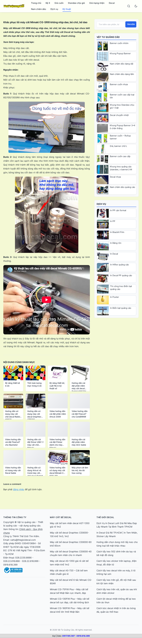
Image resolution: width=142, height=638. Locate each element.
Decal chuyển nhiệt (119, 115)
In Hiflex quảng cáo (119, 264)
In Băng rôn (115, 243)
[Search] (128, 6)
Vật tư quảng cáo (26, 522)
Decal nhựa (115, 177)
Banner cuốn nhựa (119, 84)
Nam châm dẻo (38, 9)
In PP (112, 221)
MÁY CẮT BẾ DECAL (60, 517)
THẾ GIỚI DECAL (105, 517)
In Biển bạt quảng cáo (120, 308)
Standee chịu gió (76, 3)
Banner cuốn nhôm (119, 43)
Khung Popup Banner (120, 53)
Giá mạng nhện (96, 3)
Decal (112, 3)
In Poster (114, 297)
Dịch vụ (54, 9)
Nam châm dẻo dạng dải (121, 63)
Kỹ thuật (67, 9)
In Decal (114, 253)
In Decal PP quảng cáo (121, 275)
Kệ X (48, 3)
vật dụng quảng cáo (29, 525)
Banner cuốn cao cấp (120, 156)
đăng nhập (18, 489)
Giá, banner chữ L (118, 146)
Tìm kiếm (131, 24)
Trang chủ (36, 3)
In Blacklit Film (117, 232)
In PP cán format (118, 210)
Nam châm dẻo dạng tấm (122, 74)
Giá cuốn (59, 3)
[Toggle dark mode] (136, 6)
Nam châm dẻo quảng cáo (122, 187)
